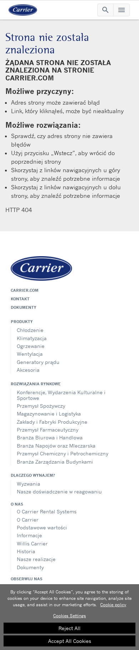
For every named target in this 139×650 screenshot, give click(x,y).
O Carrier (27, 520)
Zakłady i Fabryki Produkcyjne (52, 422)
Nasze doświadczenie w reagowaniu (59, 491)
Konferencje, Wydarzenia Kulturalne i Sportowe (61, 395)
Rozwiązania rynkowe (36, 383)
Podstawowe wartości (42, 527)
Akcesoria (28, 370)
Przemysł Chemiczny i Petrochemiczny (62, 453)
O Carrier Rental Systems (47, 511)
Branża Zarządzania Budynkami (55, 462)
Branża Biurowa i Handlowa (50, 437)
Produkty (22, 321)
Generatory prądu (38, 362)
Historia (26, 551)
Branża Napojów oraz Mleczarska (56, 446)
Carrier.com (24, 290)
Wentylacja (30, 354)
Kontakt (20, 298)
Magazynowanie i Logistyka (49, 414)
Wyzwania (28, 484)
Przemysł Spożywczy (41, 406)
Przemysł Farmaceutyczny (47, 430)
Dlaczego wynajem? (33, 475)
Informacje (29, 535)
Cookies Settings (69, 615)
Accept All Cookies (69, 641)
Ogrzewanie (31, 346)
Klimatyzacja (32, 338)
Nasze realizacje (36, 559)
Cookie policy (113, 604)
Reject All (69, 628)
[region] (69, 617)
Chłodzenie (30, 330)
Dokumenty (23, 307)
